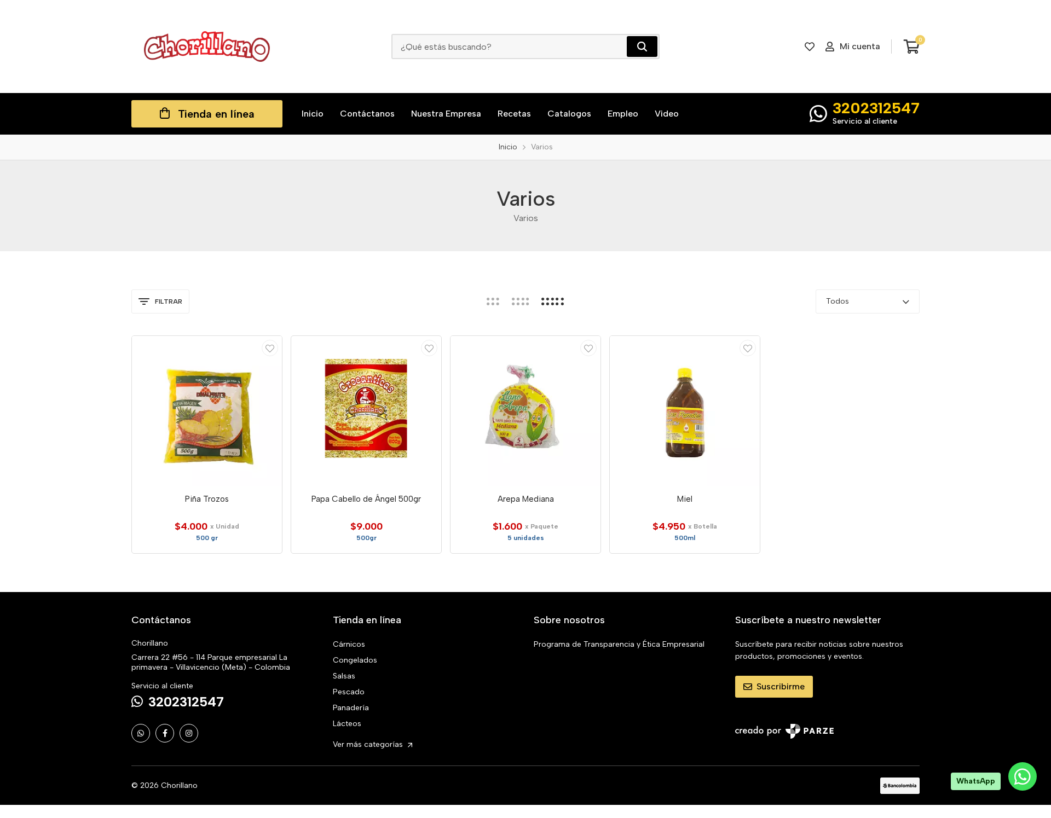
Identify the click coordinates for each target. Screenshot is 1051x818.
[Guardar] (270, 348)
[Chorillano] (207, 46)
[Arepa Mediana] (525, 411)
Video (667, 113)
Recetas (514, 113)
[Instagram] (189, 733)
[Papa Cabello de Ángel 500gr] (366, 411)
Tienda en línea (216, 113)
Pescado (349, 692)
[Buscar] (642, 46)
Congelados (355, 660)
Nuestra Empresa (446, 113)
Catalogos (569, 113)
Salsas (344, 676)
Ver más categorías (369, 744)
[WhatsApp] (140, 733)
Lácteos (347, 723)
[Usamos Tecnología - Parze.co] (784, 731)
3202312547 (876, 107)
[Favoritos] (810, 46)
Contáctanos (367, 113)
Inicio (313, 113)
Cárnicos (349, 644)
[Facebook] (164, 733)
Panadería (351, 707)
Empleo (623, 113)
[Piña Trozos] (207, 411)
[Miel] (685, 411)
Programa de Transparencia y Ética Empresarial (619, 644)
